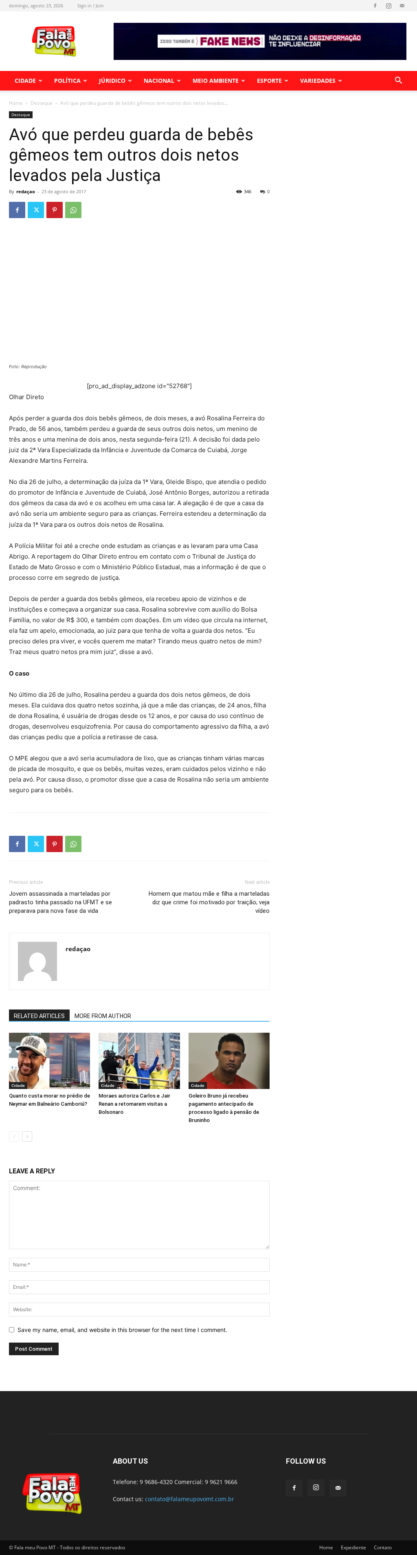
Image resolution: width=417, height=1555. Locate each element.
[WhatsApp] (73, 210)
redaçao (25, 191)
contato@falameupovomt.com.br (189, 1499)
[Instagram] (388, 5)
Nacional (159, 80)
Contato (383, 1547)
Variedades (318, 80)
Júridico (112, 80)
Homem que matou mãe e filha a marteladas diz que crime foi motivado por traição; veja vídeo (209, 902)
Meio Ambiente (216, 80)
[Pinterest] (54, 210)
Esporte (269, 80)
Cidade (25, 80)
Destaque (42, 102)
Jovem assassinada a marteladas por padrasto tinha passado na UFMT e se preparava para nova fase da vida (60, 902)
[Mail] (402, 5)
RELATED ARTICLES (39, 1016)
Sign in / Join (90, 5)
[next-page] (27, 1136)
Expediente (353, 1547)
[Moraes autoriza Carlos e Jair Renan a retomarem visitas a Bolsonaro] (139, 1061)
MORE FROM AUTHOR (103, 1016)
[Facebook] (375, 5)
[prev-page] (14, 1136)
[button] (398, 81)
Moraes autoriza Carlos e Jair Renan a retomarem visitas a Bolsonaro (134, 1104)
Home (16, 102)
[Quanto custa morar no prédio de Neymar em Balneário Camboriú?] (49, 1061)
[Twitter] (36, 210)
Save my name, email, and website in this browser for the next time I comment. (122, 1329)
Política (67, 80)
